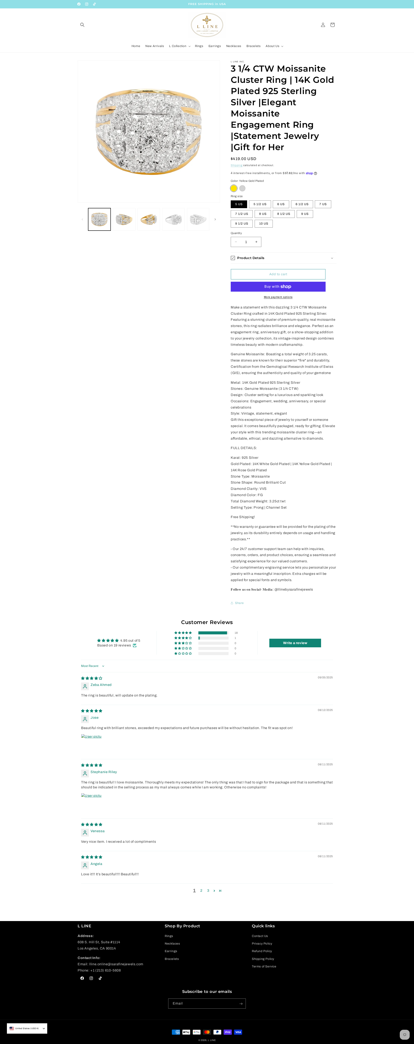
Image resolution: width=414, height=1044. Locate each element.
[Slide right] (215, 219)
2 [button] (201, 891)
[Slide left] (82, 219)
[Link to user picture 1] (91, 744)
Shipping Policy (263, 959)
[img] (91, 678)
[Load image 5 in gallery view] (173, 219)
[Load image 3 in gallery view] (149, 219)
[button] (82, 25)
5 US (239, 204)
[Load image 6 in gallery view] (198, 219)
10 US (263, 223)
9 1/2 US (241, 223)
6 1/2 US (302, 204)
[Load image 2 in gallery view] (124, 219)
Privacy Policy (262, 943)
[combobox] (24, 1028)
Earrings (171, 951)
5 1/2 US (260, 204)
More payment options (278, 297)
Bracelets (172, 959)
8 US (263, 213)
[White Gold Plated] (242, 188)
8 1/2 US (283, 213)
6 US (281, 204)
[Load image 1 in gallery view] (99, 219)
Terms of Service (264, 966)
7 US (323, 204)
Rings (169, 936)
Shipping (237, 165)
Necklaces (172, 943)
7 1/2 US (241, 213)
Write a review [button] (295, 643)
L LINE (212, 1040)
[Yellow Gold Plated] (234, 188)
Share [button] (239, 603)
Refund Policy (262, 951)
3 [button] (208, 891)
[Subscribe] (241, 1004)
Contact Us (260, 936)
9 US (305, 213)
